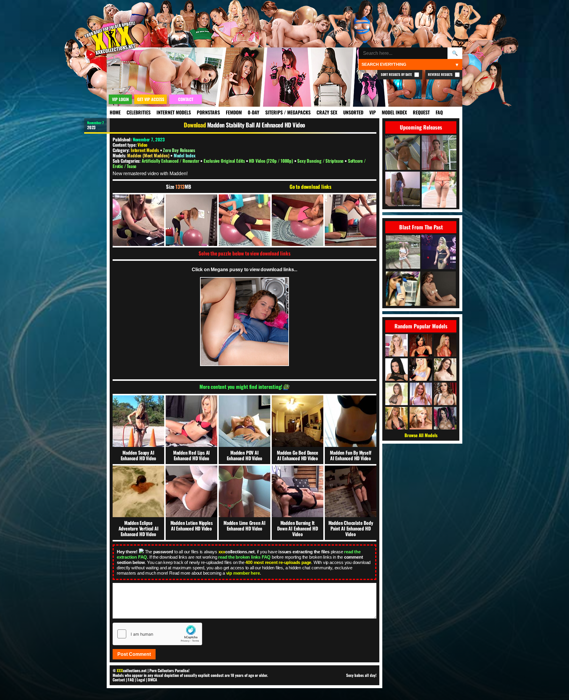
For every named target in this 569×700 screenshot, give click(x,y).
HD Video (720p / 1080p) (271, 160)
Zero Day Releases (179, 150)
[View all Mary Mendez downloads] (396, 418)
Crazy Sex (327, 112)
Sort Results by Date (397, 74)
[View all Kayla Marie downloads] (421, 394)
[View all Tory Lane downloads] (421, 345)
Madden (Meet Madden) (148, 155)
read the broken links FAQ (244, 557)
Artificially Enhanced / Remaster (171, 160)
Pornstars (208, 112)
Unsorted (353, 112)
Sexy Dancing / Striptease (321, 160)
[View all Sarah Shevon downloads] (445, 369)
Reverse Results (440, 74)
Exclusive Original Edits (225, 160)
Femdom (234, 112)
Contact (119, 680)
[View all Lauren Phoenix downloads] (445, 345)
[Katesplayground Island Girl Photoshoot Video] (403, 252)
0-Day (253, 112)
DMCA (152, 680)
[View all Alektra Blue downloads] (445, 418)
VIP (372, 112)
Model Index (394, 112)
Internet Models (173, 112)
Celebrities (139, 112)
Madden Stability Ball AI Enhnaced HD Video (256, 124)
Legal (141, 680)
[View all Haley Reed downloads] (396, 345)
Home (115, 112)
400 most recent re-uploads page (278, 562)
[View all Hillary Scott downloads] (421, 369)
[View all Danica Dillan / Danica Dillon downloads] (445, 394)
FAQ (439, 112)
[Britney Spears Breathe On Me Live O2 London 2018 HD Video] (438, 252)
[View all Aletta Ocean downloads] (396, 369)
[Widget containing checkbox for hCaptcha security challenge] (157, 634)
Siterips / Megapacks (288, 112)
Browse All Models (421, 435)
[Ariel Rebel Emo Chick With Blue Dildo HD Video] (403, 289)
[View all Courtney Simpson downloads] (421, 418)
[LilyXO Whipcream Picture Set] (438, 289)
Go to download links (310, 187)
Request (421, 112)
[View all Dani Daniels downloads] (396, 394)
